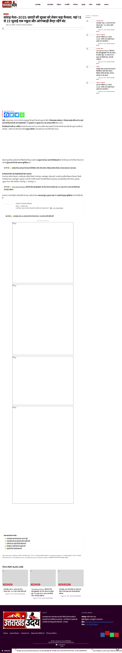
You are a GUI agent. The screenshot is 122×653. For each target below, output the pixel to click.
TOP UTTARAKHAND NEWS (39, 555)
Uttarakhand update (42, 557)
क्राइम (83, 4)
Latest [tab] (88, 16)
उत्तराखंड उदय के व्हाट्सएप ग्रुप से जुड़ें (17, 538)
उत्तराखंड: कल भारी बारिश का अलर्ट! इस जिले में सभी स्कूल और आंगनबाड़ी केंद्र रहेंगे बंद (70, 591)
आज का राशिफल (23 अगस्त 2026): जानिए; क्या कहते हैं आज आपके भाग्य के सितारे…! (105, 39)
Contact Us (25, 633)
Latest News (14, 633)
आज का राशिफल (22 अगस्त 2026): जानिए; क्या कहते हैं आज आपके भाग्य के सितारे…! (105, 87)
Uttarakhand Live (7, 557)
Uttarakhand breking (55, 555)
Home (5, 633)
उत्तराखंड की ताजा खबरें (53, 557)
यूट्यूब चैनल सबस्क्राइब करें (14, 548)
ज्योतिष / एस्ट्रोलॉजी (100, 34)
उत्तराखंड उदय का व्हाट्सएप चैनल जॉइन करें (18, 541)
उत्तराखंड (37, 4)
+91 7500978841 (58, 208)
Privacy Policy (51, 633)
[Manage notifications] (117, 648)
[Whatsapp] (22, 114)
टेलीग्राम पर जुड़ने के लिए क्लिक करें (16, 543)
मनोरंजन (75, 4)
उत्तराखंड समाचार (64, 557)
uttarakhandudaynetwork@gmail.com (99, 622)
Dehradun (9, 555)
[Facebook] (6, 114)
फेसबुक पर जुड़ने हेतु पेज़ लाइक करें (16, 546)
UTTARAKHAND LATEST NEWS (71, 555)
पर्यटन (90, 4)
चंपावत (10, 584)
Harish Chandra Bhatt (24, 25)
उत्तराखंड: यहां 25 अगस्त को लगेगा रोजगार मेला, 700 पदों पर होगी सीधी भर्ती (105, 25)
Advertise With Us (38, 633)
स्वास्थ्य (106, 4)
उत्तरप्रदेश (50, 4)
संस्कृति (98, 4)
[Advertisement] (43, 95)
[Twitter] (11, 114)
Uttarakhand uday (30, 557)
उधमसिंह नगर (67, 584)
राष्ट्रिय (59, 4)
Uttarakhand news (18, 557)
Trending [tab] (95, 16)
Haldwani (15, 555)
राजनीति (67, 4)
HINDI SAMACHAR (24, 555)
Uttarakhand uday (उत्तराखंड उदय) (63, 641)
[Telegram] (16, 114)
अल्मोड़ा (97, 66)
